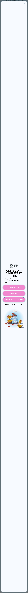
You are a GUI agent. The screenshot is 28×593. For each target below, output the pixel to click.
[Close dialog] (25, 3)
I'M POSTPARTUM (14, 287)
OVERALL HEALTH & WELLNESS (14, 299)
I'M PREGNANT (14, 293)
